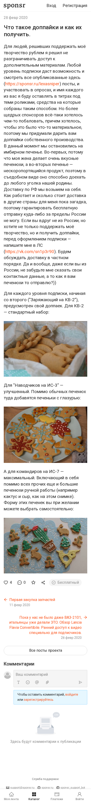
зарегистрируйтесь (38, 699)
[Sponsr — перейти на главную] (14, 6)
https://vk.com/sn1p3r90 (29, 251)
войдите (71, 694)
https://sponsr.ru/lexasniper (32, 83)
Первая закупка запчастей (32, 599)
